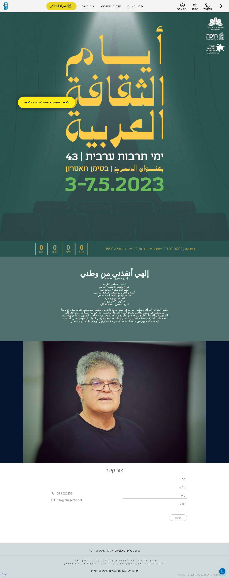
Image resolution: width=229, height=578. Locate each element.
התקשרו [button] (207, 9)
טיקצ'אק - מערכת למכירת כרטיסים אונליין (114, 571)
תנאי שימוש (220, 575)
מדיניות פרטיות (204, 575)
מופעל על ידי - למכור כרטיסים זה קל (114, 551)
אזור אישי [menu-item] (182, 9)
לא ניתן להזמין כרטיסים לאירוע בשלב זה (46, 102)
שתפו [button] (195, 9)
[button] (220, 6)
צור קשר (88, 6)
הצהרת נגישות (186, 575)
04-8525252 (64, 493)
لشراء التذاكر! (59, 6)
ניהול (4, 574)
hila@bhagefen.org (69, 500)
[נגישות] (222, 571)
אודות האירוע (111, 6)
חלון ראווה (135, 6)
